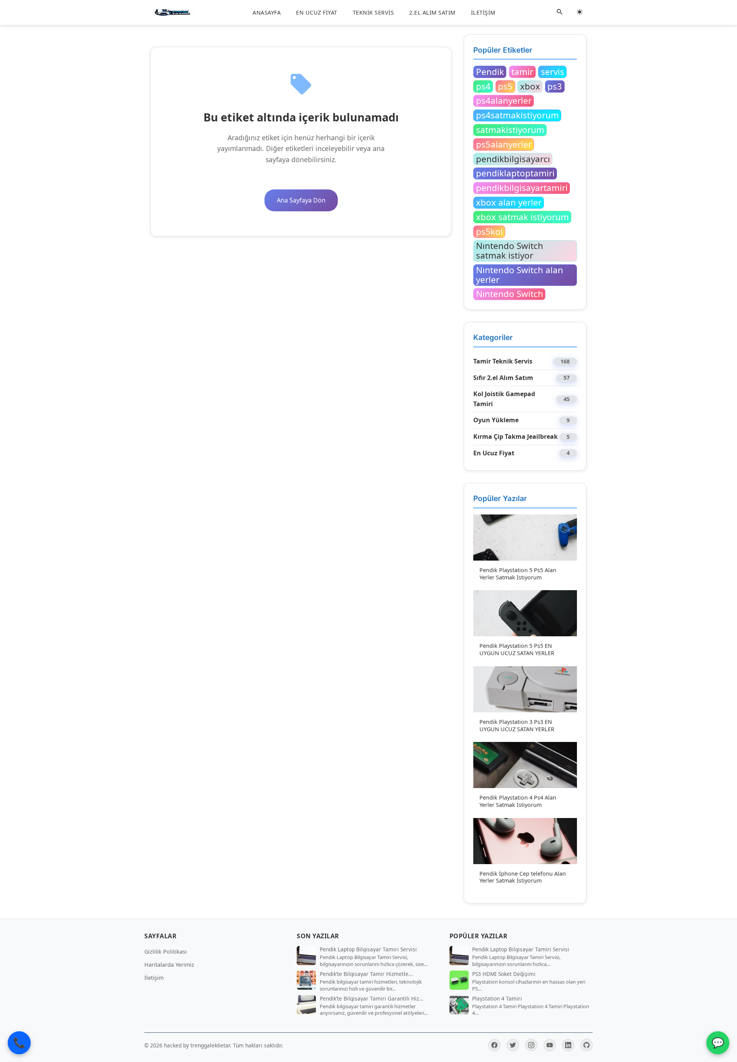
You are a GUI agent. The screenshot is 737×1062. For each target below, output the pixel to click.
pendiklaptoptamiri (515, 173)
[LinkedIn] (568, 1045)
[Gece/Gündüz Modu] (580, 12)
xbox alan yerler (509, 202)
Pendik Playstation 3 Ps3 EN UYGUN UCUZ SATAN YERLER (516, 725)
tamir (522, 71)
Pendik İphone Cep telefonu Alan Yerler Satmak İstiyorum (522, 877)
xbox (530, 86)
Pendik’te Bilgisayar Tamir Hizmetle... (366, 974)
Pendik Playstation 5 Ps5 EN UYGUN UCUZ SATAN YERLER (516, 649)
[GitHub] (586, 1045)
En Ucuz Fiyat (316, 12)
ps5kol (489, 231)
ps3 (554, 86)
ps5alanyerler (504, 144)
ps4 (483, 86)
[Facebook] (494, 1045)
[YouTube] (550, 1045)
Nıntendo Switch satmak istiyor (509, 250)
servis (552, 71)
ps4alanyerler (504, 100)
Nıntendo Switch (509, 294)
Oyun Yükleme (496, 420)
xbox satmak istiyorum (522, 216)
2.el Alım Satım (432, 12)
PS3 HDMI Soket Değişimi (503, 974)
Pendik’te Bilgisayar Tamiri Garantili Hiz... (371, 998)
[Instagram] (531, 1045)
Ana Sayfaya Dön (301, 200)
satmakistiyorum (510, 130)
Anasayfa (267, 12)
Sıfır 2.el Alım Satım (503, 377)
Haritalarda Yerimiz (169, 964)
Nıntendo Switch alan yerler (519, 274)
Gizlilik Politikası (165, 951)
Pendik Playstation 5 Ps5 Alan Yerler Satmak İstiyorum (517, 573)
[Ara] (560, 12)
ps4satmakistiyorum (517, 115)
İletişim (483, 12)
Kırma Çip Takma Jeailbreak (515, 436)
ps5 (505, 86)
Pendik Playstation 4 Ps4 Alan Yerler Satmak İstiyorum (517, 801)
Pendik (490, 71)
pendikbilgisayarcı (513, 158)
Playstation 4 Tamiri (497, 998)
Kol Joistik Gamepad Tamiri (504, 399)
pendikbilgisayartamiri (522, 188)
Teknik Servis (373, 12)
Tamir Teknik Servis (502, 361)
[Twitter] (513, 1045)
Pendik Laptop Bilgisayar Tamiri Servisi (368, 949)
